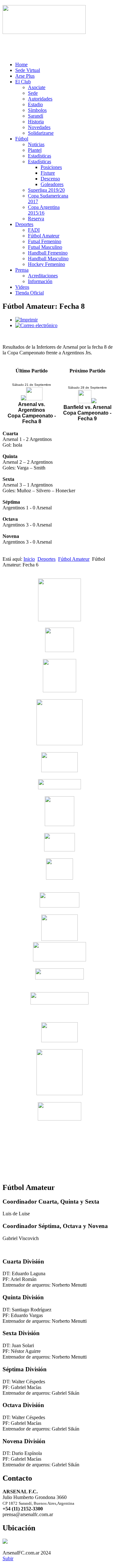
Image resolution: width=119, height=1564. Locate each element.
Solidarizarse (41, 133)
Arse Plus (25, 76)
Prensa (22, 270)
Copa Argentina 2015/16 (44, 210)
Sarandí (35, 116)
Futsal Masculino (45, 247)
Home (21, 64)
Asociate (36, 87)
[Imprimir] (26, 319)
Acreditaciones (43, 275)
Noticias (36, 144)
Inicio (29, 559)
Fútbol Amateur (43, 235)
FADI (34, 230)
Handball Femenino (48, 252)
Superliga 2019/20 (46, 190)
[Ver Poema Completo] (44, 32)
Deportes (24, 224)
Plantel (35, 150)
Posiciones (51, 167)
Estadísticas (39, 155)
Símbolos (37, 110)
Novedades (39, 127)
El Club (23, 81)
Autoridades (40, 98)
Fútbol (21, 138)
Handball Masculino (48, 258)
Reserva (36, 218)
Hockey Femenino (46, 264)
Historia (36, 121)
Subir (8, 1558)
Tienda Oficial (29, 292)
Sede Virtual (27, 70)
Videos (22, 287)
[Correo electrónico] (36, 325)
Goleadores (52, 184)
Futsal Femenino (44, 241)
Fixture (48, 173)
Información (40, 281)
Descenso (50, 178)
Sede (33, 93)
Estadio (35, 104)
